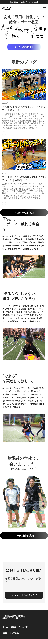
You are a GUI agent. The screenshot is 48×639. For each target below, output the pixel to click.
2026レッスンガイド (19, 627)
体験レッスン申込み (11, 633)
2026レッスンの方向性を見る (22, 595)
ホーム (5, 627)
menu (44, 8)
